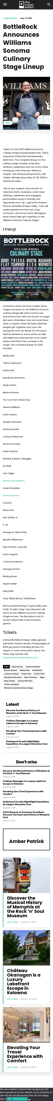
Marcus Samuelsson (14, 480)
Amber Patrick (10, 18)
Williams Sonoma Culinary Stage (18, 688)
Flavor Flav (26, 673)
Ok (9, 1098)
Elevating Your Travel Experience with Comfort (26, 732)
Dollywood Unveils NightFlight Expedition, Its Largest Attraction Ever (27, 743)
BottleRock (37, 670)
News (7, 123)
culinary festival (11, 673)
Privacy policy (20, 1098)
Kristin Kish (39, 673)
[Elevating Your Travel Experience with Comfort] (26, 1024)
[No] (29, 1099)
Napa (42, 677)
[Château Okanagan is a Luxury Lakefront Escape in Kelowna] (26, 948)
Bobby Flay (25, 670)
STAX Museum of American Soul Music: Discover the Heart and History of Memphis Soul (26, 814)
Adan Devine (17, 666)
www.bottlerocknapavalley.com (20, 657)
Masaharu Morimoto (12, 677)
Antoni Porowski (33, 666)
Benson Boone (10, 670)
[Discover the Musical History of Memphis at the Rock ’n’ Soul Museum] (26, 875)
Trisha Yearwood (11, 684)
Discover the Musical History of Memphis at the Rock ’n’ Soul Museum (26, 712)
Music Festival (30, 677)
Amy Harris (12, 922)
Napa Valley (9, 681)
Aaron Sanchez (11, 495)
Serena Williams (25, 681)
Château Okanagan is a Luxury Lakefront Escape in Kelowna (22, 722)
